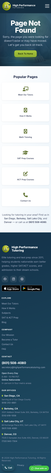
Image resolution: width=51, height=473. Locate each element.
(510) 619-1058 (9, 415)
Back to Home (25, 53)
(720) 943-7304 (9, 441)
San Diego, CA (12, 395)
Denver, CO (10, 434)
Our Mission (8, 335)
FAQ (4, 349)
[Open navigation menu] (47, 6)
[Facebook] (5, 279)
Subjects (6, 313)
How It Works (8, 308)
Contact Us (7, 344)
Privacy (20, 465)
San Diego (9, 218)
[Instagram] (22, 279)
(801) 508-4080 (14, 363)
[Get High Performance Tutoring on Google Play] (31, 288)
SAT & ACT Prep (10, 317)
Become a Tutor (10, 339)
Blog (4, 322)
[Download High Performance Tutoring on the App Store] (11, 288)
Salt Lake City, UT (13, 421)
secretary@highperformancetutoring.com (23, 367)
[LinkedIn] (13, 279)
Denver (8, 222)
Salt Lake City (34, 218)
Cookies (38, 465)
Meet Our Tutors (10, 303)
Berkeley (21, 218)
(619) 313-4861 (9, 402)
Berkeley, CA (11, 408)
